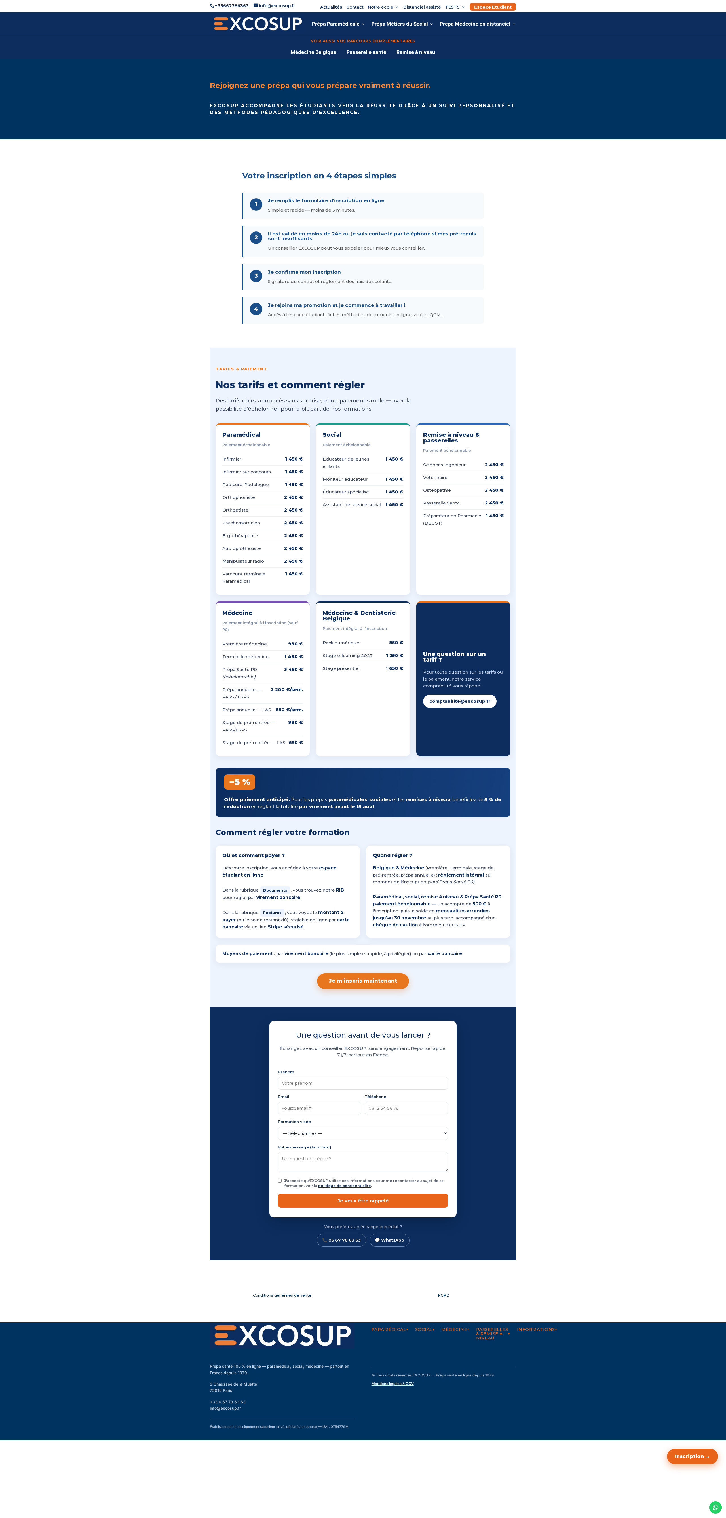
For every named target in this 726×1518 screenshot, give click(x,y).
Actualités (331, 7)
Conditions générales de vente (282, 1295)
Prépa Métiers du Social (400, 24)
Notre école (380, 7)
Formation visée (294, 1121)
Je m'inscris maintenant (363, 981)
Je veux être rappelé (363, 1201)
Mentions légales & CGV (393, 1383)
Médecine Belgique (313, 52)
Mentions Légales (497, 1484)
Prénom (286, 1072)
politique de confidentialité (344, 1186)
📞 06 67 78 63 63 (341, 1240)
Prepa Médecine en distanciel (475, 24)
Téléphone (375, 1096)
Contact (355, 7)
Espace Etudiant (493, 7)
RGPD (443, 1295)
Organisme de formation (491, 1497)
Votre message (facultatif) (304, 1147)
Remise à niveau (415, 52)
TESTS (452, 7)
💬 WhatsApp (389, 1240)
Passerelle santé (366, 52)
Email (283, 1096)
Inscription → (692, 1456)
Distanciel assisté (422, 7)
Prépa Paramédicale (336, 24)
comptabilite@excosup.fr (459, 701)
